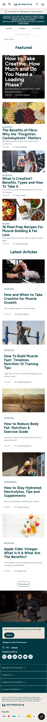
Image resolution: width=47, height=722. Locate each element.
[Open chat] (30, 657)
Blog (12, 39)
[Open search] (9, 4)
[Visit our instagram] (4, 657)
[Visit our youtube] (20, 657)
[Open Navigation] (4, 4)
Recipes (9, 28)
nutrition (9, 289)
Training (22, 28)
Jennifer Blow (21, 244)
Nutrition (37, 28)
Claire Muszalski (24, 382)
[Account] (37, 4)
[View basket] (43, 4)
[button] (41, 716)
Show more (23, 584)
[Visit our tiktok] (15, 657)
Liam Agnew (20, 195)
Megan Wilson (23, 507)
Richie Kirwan (24, 95)
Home (6, 39)
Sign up (9, 635)
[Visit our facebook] (9, 657)
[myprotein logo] (23, 4)
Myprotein (21, 571)
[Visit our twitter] (25, 657)
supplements (10, 482)
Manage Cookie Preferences (15, 642)
